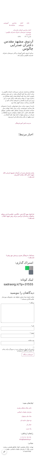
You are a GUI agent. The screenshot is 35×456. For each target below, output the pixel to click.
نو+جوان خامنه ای (25, 420)
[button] (31, 268)
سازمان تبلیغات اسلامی (24, 412)
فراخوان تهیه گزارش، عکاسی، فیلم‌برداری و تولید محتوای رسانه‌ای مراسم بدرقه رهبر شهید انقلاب (17, 215)
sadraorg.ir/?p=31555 (18, 284)
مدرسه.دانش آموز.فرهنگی (23, 123)
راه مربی (28, 429)
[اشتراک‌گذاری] (4, 451)
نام (32, 325)
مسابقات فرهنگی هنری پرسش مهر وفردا (20, 255)
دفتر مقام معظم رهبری (24, 408)
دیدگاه (31, 302)
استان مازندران (17, 30)
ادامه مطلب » (31, 177)
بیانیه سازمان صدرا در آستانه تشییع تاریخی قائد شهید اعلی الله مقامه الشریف (18, 174)
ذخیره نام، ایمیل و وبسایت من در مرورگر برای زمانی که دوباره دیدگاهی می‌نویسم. (18, 349)
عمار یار (29, 424)
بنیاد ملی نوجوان (26, 416)
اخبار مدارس (27, 30)
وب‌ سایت (31, 340)
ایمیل (32, 333)
